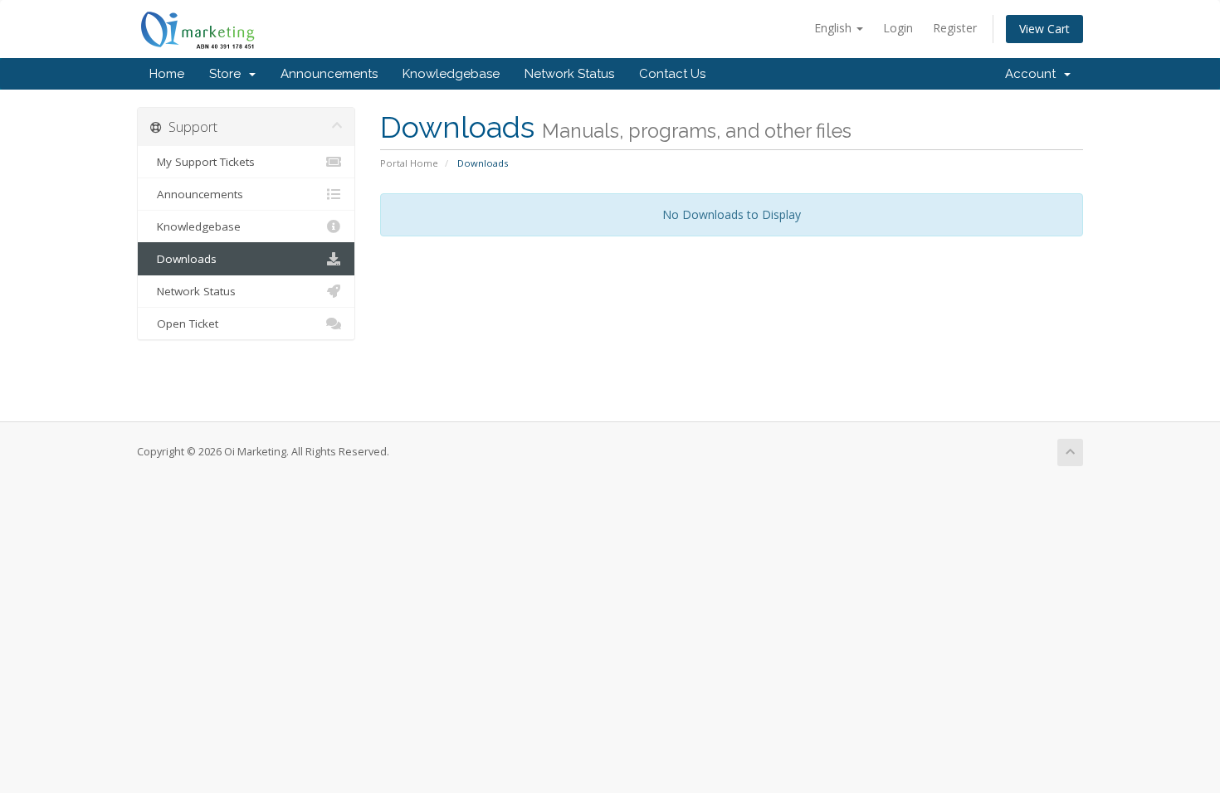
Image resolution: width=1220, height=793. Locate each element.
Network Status (569, 73)
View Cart (1044, 28)
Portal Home (409, 163)
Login (898, 28)
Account (1033, 73)
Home (166, 73)
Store (228, 73)
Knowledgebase (451, 73)
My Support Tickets (202, 161)
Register (955, 28)
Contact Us (672, 73)
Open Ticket (184, 323)
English (834, 28)
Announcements (329, 73)
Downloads (183, 258)
